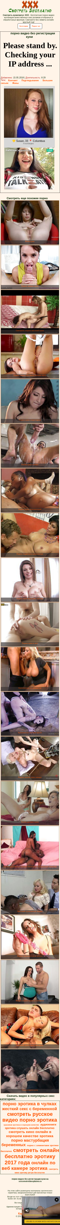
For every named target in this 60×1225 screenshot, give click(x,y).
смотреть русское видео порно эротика (29, 1117)
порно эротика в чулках (29, 1103)
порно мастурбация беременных (25, 1142)
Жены (15, 83)
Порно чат (36, 26)
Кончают (13, 80)
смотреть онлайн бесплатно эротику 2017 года (32, 1156)
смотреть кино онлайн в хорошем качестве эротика (29, 1134)
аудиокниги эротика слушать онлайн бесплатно (30, 1126)
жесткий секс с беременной (29, 1108)
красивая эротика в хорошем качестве (21, 1125)
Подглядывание (30, 80)
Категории (24, 26)
